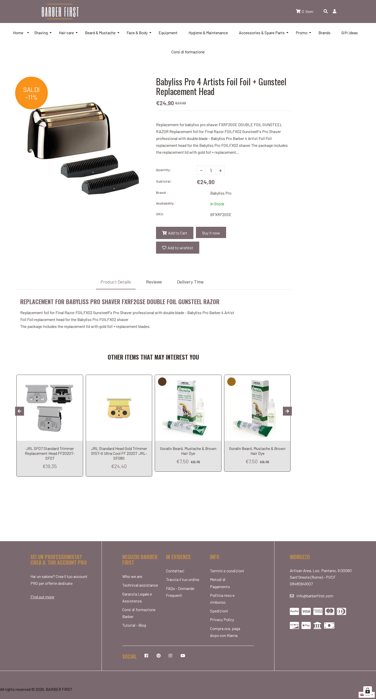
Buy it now (211, 232)
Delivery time (190, 282)
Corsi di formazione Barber (139, 613)
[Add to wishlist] (78, 379)
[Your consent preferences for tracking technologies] (367, 690)
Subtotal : (164, 181)
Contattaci (175, 570)
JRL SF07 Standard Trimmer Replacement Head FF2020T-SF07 (50, 453)
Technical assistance (140, 585)
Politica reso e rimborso (222, 599)
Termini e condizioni (227, 570)
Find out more (42, 596)
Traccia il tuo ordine (182, 579)
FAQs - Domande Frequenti (180, 592)
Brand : (162, 192)
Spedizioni (219, 610)
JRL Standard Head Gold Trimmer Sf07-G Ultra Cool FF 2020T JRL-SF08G (119, 453)
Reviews (154, 282)
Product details (116, 282)
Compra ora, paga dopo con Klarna (225, 632)
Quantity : (164, 170)
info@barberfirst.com (314, 595)
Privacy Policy (222, 619)
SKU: (160, 214)
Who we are (132, 576)
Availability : (165, 203)
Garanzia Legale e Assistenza (137, 597)
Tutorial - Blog (134, 625)
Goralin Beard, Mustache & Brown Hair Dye (188, 451)
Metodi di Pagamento (220, 583)
